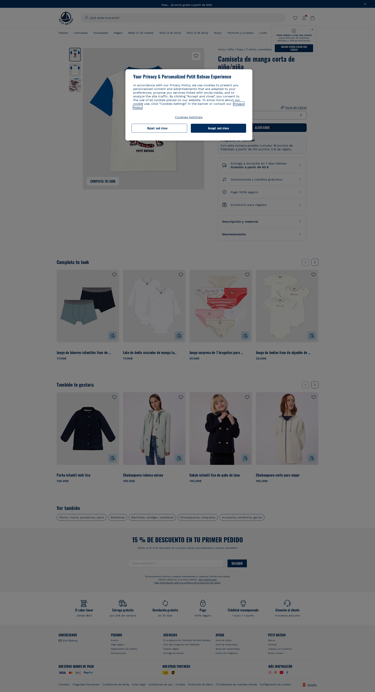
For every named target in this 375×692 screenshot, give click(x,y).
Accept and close (218, 128)
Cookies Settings (189, 117)
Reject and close (157, 128)
